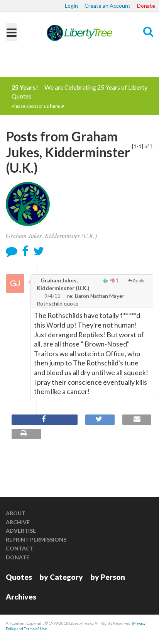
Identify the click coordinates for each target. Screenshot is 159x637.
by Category (61, 576)
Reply (138, 280)
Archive (18, 522)
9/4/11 (52, 295)
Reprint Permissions (36, 539)
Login (71, 5)
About (15, 513)
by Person (108, 576)
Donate (146, 5)
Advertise (21, 530)
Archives (21, 596)
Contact (20, 548)
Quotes (19, 576)
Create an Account (107, 5)
